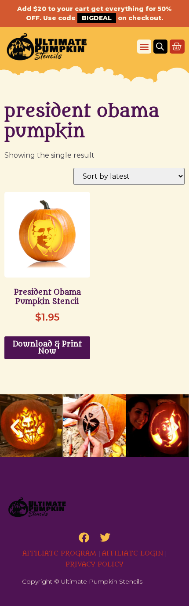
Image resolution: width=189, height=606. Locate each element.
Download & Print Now (47, 348)
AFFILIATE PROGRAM (59, 553)
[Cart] (177, 47)
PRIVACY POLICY (94, 564)
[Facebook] (83, 537)
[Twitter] (105, 537)
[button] (144, 47)
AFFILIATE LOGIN (132, 553)
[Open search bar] (160, 46)
